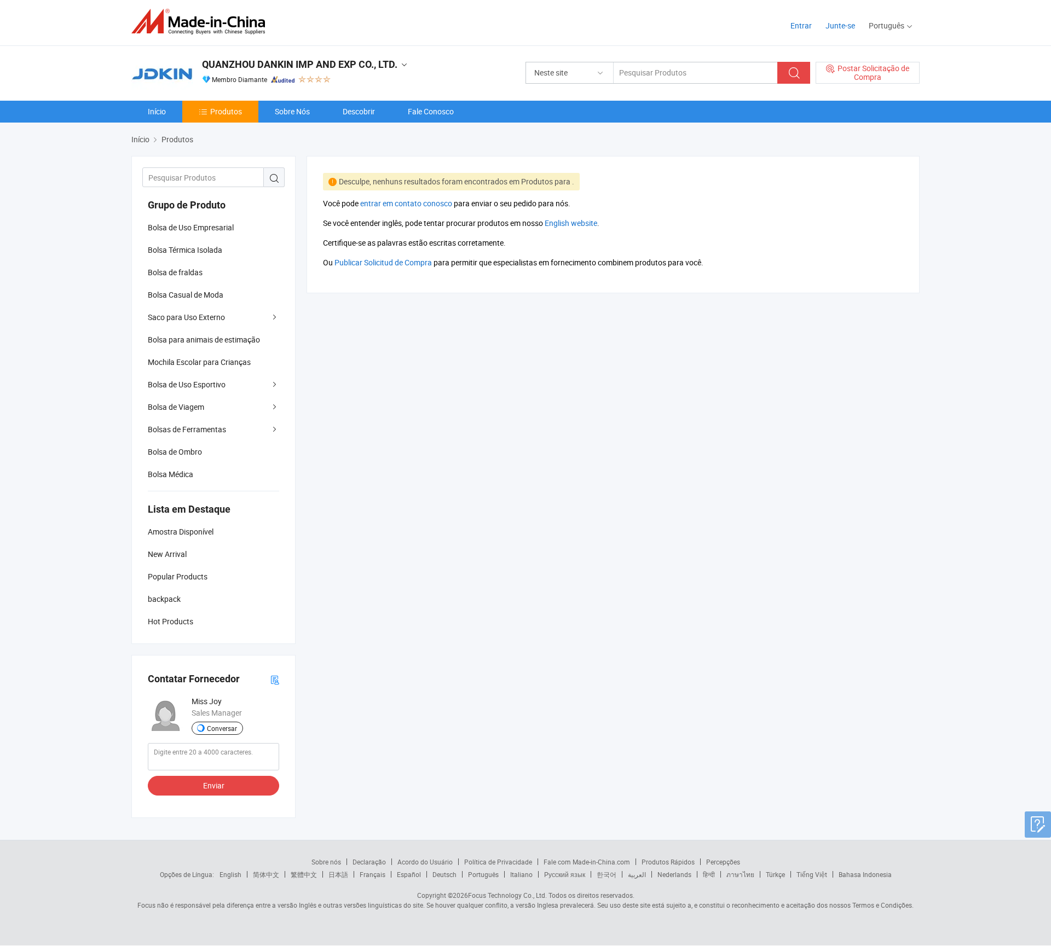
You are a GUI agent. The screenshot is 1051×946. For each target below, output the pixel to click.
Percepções (723, 861)
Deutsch (444, 874)
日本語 (338, 874)
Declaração (369, 861)
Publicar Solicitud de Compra (383, 262)
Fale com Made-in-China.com (587, 861)
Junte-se (840, 25)
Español (409, 874)
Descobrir (359, 111)
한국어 (606, 874)
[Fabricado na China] (201, 21)
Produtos (226, 111)
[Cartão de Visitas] (274, 679)
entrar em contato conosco (406, 203)
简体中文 (266, 874)
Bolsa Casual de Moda (185, 294)
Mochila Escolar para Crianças (199, 362)
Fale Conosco (431, 111)
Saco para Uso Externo (186, 317)
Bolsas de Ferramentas (187, 429)
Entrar (801, 25)
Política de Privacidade (498, 861)
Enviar (213, 785)
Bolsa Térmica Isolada (185, 250)
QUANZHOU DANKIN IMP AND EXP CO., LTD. (299, 64)
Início (157, 111)
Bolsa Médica (170, 474)
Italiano (521, 874)
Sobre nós (326, 861)
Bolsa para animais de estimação (204, 339)
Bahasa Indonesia (865, 874)
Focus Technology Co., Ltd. (507, 895)
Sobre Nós (292, 111)
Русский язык (564, 874)
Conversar (222, 728)
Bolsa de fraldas (175, 272)
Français (372, 874)
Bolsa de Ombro (175, 451)
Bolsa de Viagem (176, 407)
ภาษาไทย (740, 874)
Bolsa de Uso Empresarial (191, 227)
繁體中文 (304, 874)
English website (571, 223)
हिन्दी (709, 874)
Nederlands (674, 874)
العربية (637, 874)
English (230, 874)
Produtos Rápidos (668, 861)
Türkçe (775, 874)
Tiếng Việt (811, 874)
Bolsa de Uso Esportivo (187, 384)
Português (483, 874)
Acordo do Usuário (425, 861)
